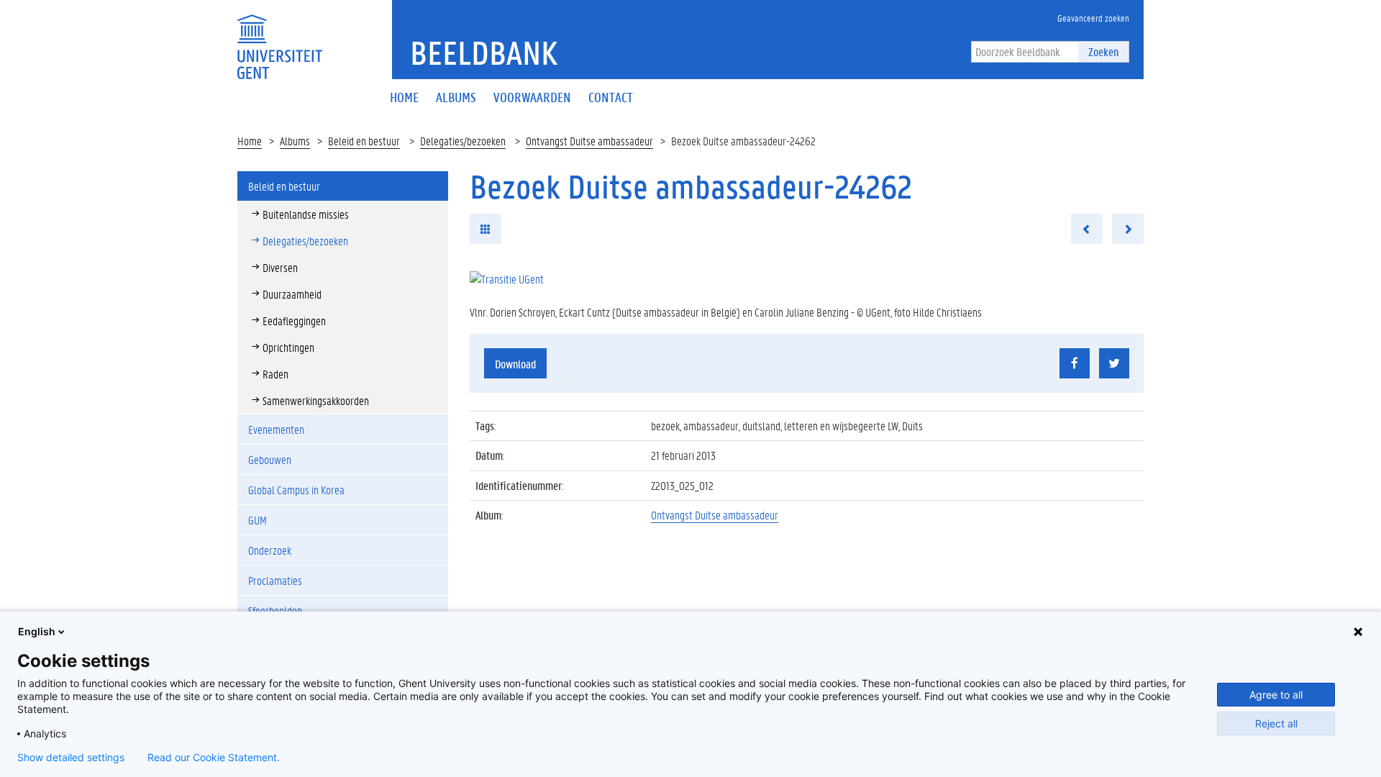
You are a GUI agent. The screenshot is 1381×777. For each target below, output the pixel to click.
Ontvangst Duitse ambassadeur (589, 140)
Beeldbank (483, 53)
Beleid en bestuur (364, 140)
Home (249, 140)
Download (515, 363)
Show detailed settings (70, 757)
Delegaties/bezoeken (463, 140)
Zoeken (1103, 51)
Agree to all (1276, 695)
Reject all (1276, 723)
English (36, 631)
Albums (295, 140)
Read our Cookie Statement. (213, 757)
